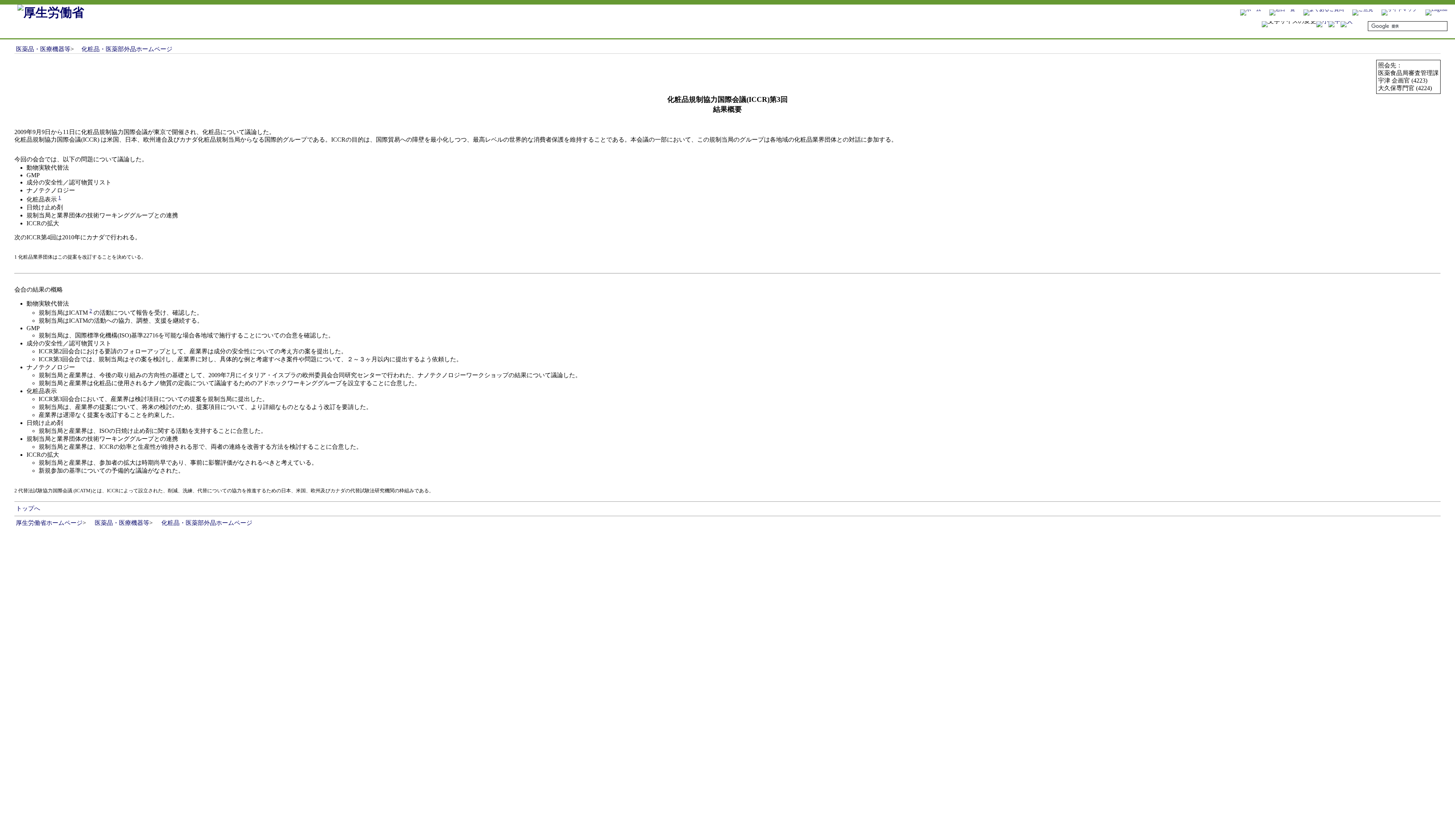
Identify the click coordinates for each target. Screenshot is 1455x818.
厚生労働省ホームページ (49, 523)
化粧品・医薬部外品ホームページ (126, 49)
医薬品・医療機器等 (43, 49)
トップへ (28, 508)
